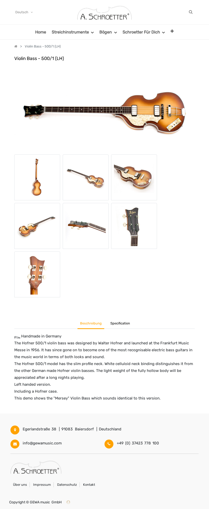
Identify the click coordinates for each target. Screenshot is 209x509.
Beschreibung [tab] (91, 323)
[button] (172, 31)
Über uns (20, 485)
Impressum (42, 485)
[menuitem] (40, 32)
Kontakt (89, 485)
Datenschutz (67, 485)
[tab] (120, 323)
